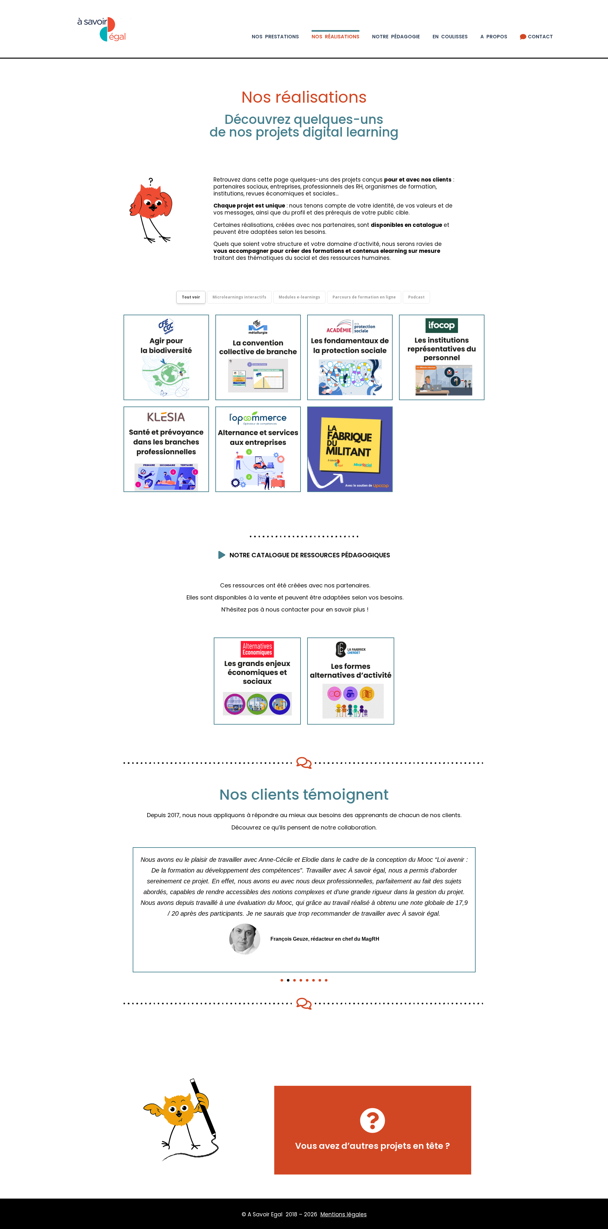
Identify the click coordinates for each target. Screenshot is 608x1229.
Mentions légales (343, 1214)
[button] (282, 980)
